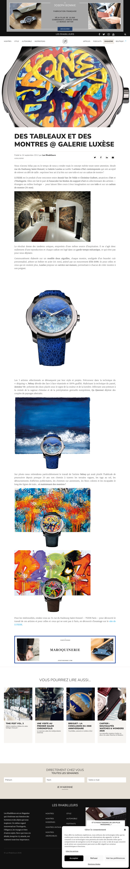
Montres (7, 41)
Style (16, 41)
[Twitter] (95, 157)
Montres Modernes (13, 46)
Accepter (74, 858)
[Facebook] (101, 157)
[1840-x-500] (65, 663)
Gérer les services (72, 851)
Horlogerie (19, 158)
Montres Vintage (53, 827)
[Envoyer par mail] (113, 157)
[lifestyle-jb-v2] (65, 16)
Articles (86, 41)
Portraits (38, 46)
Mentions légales (94, 864)
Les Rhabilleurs (49, 155)
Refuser (94, 858)
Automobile (27, 41)
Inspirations (40, 41)
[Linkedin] (107, 157)
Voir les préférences (115, 858)
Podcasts (97, 41)
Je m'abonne (65, 787)
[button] (125, 829)
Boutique (120, 41)
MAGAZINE (108, 41)
